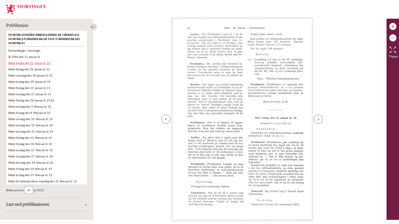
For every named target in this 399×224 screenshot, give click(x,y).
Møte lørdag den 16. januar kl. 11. (29, 69)
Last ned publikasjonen (27, 205)
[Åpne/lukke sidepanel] (93, 27)
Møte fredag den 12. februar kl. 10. (30, 138)
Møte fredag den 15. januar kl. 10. (29, 63)
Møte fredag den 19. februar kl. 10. (30, 169)
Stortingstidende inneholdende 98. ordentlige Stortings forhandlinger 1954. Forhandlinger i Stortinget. (44, 39)
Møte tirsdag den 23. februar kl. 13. (30, 175)
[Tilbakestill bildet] (393, 50)
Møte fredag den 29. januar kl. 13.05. (31, 100)
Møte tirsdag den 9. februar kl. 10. (29, 113)
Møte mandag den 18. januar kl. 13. (30, 75)
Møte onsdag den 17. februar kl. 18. (30, 156)
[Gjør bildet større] (393, 26)
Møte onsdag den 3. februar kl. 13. (30, 106)
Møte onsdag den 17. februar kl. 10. (30, 150)
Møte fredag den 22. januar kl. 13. (29, 88)
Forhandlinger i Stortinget (24, 50)
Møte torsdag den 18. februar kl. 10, (31, 162)
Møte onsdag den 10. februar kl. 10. (30, 119)
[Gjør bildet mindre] (393, 37)
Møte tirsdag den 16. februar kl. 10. (30, 144)
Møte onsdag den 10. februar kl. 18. (30, 125)
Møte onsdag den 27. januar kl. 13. (30, 94)
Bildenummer (15, 190)
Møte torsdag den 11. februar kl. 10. (31, 131)
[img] (26, 9)
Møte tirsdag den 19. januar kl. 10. (29, 82)
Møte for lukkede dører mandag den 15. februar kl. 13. (42, 181)
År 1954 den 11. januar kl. (24, 57)
